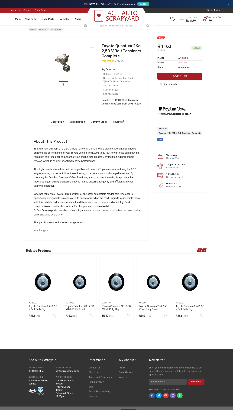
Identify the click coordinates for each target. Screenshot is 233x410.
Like (160, 139)
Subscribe (196, 381)
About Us (15, 10)
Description (57, 121)
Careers (93, 396)
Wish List (123, 377)
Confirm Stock (99, 121)
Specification (77, 121)
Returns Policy (96, 382)
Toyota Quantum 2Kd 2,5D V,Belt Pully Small (79, 308)
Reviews (118, 121)
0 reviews (120, 61)
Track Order (40, 10)
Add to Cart (180, 76)
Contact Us (94, 367)
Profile (122, 367)
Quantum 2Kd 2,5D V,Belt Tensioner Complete (180, 133)
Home (33, 29)
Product (43, 29)
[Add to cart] (55, 316)
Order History (126, 372)
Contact (27, 10)
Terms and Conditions (100, 377)
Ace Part (182, 62)
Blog (91, 386)
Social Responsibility (99, 391)
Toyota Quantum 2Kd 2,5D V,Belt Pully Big (43, 308)
